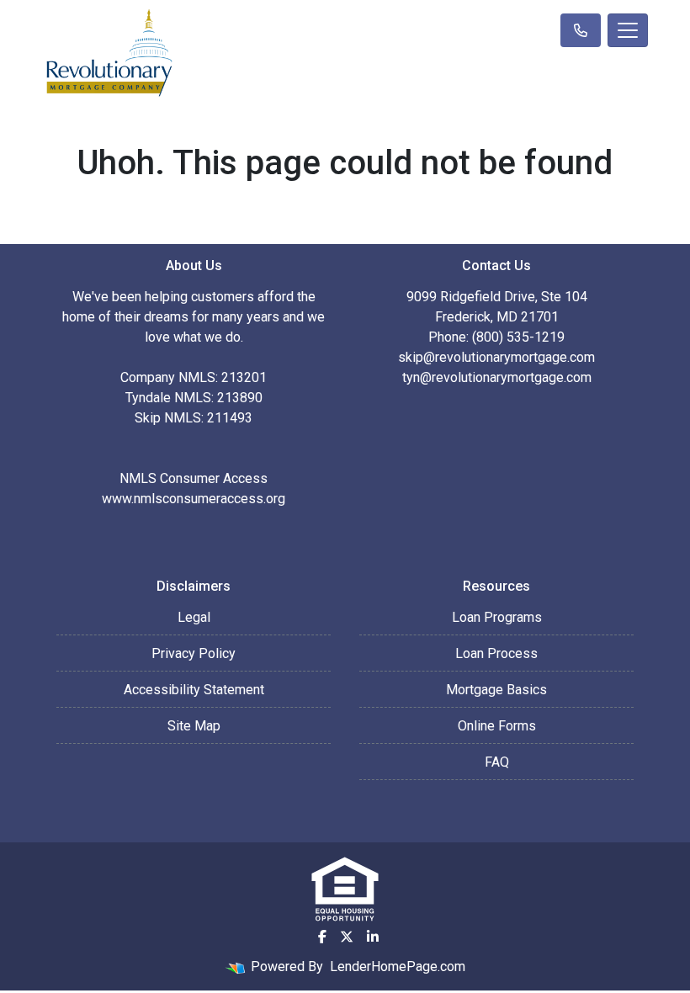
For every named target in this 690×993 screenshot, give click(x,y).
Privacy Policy (193, 653)
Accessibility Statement (194, 690)
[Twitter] (346, 936)
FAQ (497, 762)
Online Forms (497, 726)
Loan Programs (497, 617)
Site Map (193, 726)
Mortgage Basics (496, 690)
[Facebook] (322, 936)
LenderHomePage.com (397, 966)
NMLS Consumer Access (193, 478)
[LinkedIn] (373, 936)
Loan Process (496, 653)
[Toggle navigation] (628, 30)
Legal (194, 617)
